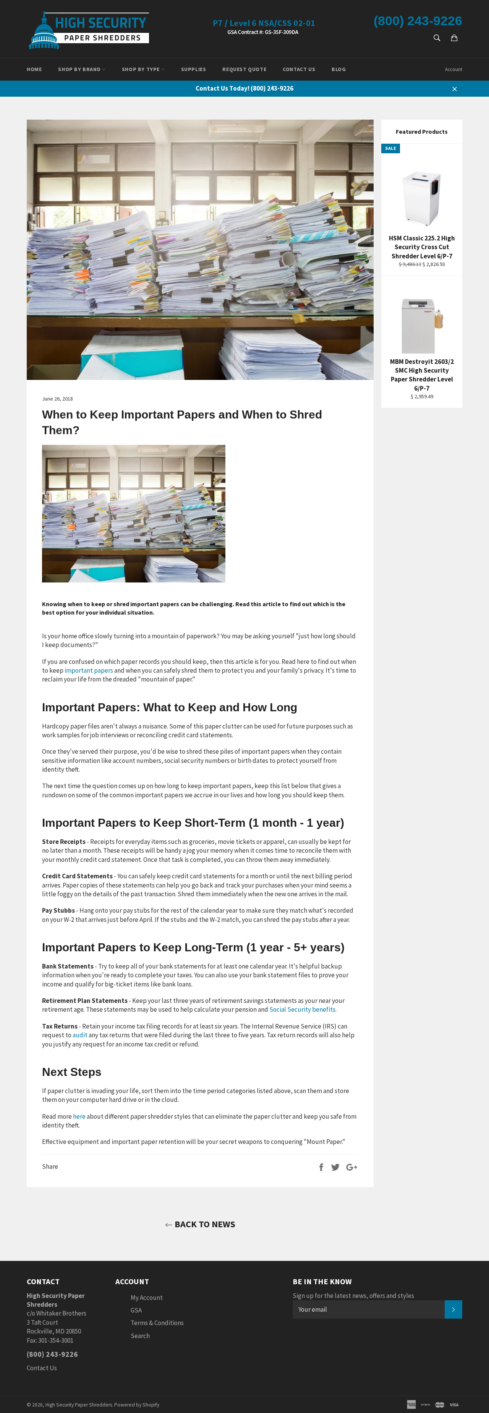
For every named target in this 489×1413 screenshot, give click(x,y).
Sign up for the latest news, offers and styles (353, 1295)
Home (34, 69)
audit (80, 1035)
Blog (339, 69)
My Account (147, 1297)
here (79, 1116)
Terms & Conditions (157, 1323)
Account (453, 69)
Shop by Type (141, 69)
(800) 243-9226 (418, 20)
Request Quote (244, 69)
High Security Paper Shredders (78, 1405)
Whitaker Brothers (61, 1313)
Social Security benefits (302, 1009)
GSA (136, 1310)
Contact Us (299, 69)
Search (140, 1336)
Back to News (204, 1224)
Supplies (193, 69)
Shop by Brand (80, 69)
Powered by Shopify (136, 1405)
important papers (89, 670)
